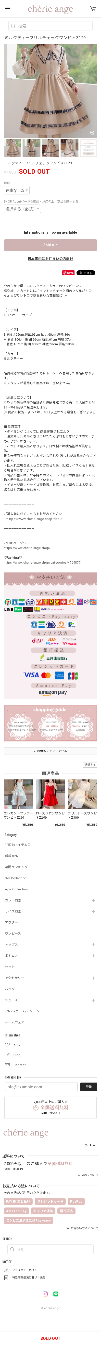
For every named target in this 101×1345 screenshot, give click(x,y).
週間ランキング (16, 867)
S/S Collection (15, 878)
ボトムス (11, 956)
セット (10, 967)
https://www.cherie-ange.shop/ (27, 548)
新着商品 (11, 856)
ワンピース (13, 933)
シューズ (11, 1000)
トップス (11, 945)
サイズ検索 (13, 911)
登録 (89, 1086)
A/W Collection (16, 889)
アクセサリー (14, 978)
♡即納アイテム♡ (18, 845)
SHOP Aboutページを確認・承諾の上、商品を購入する (41, 201)
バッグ (10, 989)
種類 (7, 183)
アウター (11, 922)
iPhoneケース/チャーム (22, 1011)
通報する (90, 764)
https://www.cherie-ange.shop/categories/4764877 (42, 562)
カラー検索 (13, 900)
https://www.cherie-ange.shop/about (35, 519)
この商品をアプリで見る (50, 751)
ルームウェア (15, 1022)
